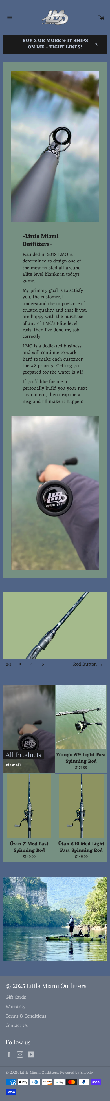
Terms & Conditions (26, 1016)
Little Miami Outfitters (39, 1072)
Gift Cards (16, 997)
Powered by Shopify (76, 1072)
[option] (55, 631)
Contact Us (17, 1025)
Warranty (16, 1007)
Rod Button (88, 664)
